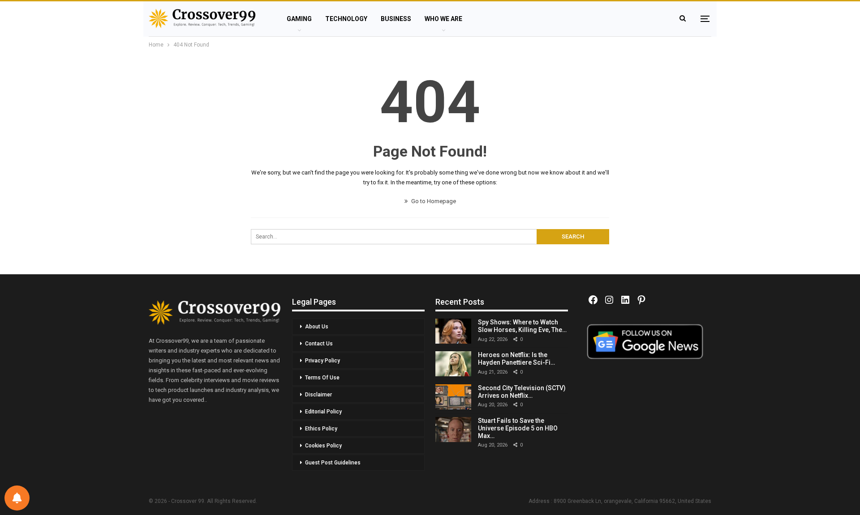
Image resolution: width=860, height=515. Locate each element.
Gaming (299, 18)
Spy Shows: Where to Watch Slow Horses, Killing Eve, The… (522, 326)
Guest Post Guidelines (333, 463)
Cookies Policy (323, 446)
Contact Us (319, 343)
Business (396, 18)
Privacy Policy (322, 361)
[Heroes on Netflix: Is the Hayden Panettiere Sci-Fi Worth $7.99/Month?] (453, 363)
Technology (346, 18)
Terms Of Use (322, 378)
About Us (316, 326)
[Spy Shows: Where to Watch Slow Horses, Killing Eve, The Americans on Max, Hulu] (453, 331)
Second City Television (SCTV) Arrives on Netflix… (522, 391)
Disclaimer (318, 395)
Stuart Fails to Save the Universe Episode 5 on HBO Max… (518, 428)
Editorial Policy (323, 412)
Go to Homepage (433, 201)
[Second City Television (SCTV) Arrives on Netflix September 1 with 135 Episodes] (453, 396)
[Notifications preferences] (17, 498)
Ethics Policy (321, 429)
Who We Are (443, 18)
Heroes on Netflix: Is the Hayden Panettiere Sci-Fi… (516, 358)
